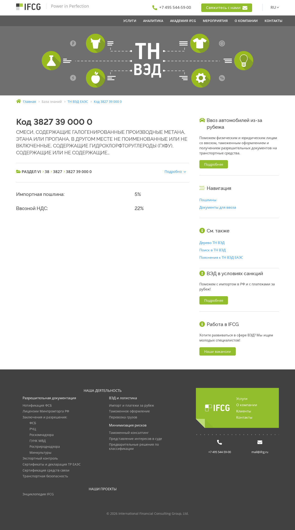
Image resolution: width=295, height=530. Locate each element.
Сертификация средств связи (46, 470)
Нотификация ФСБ (37, 406)
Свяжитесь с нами (224, 7)
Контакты (244, 417)
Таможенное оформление (129, 411)
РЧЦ (33, 429)
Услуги (242, 398)
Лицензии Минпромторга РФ (46, 411)
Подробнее (213, 164)
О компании (246, 404)
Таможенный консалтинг (129, 433)
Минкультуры (40, 453)
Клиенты (243, 411)
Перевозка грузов (123, 417)
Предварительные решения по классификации (134, 447)
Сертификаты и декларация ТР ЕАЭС (52, 464)
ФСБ (33, 423)
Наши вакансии (217, 351)
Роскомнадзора (42, 435)
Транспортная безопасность (45, 476)
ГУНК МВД (38, 441)
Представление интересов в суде (135, 439)
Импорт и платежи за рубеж (131, 406)
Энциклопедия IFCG (38, 494)
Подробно (173, 171)
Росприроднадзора (45, 447)
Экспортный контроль (40, 458)
